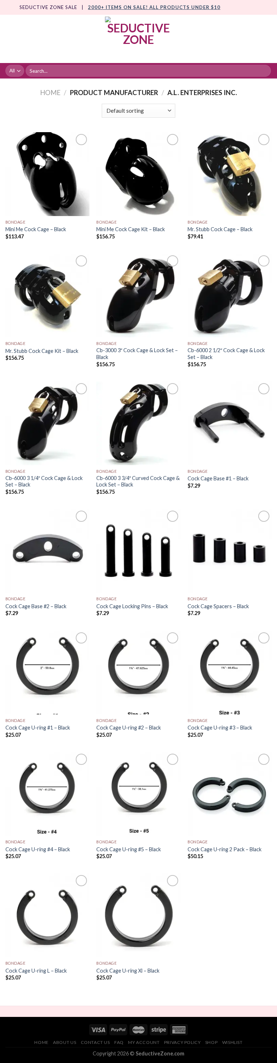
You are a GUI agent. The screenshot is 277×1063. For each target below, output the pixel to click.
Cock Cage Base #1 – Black (218, 478)
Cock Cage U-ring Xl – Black (127, 971)
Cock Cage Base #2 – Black (35, 606)
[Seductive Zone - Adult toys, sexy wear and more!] (138, 39)
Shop (211, 1042)
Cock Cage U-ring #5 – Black (128, 849)
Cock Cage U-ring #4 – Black (37, 849)
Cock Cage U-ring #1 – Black (37, 728)
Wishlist (232, 1042)
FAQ (119, 1042)
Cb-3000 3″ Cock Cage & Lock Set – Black (137, 353)
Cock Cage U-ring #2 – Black (128, 728)
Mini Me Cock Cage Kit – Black (130, 229)
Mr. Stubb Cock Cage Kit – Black (41, 351)
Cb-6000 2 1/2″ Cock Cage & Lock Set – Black (226, 353)
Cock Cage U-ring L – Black (36, 971)
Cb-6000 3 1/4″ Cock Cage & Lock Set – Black (44, 481)
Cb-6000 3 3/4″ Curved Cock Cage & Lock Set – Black (138, 481)
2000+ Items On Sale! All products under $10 (154, 7)
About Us (64, 1042)
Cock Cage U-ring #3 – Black (220, 728)
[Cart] (268, 39)
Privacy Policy (182, 1042)
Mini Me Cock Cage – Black (35, 229)
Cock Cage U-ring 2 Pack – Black (224, 849)
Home (50, 93)
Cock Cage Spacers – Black (218, 606)
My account (143, 1042)
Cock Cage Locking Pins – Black (132, 606)
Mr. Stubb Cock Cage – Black (220, 229)
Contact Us (95, 1042)
